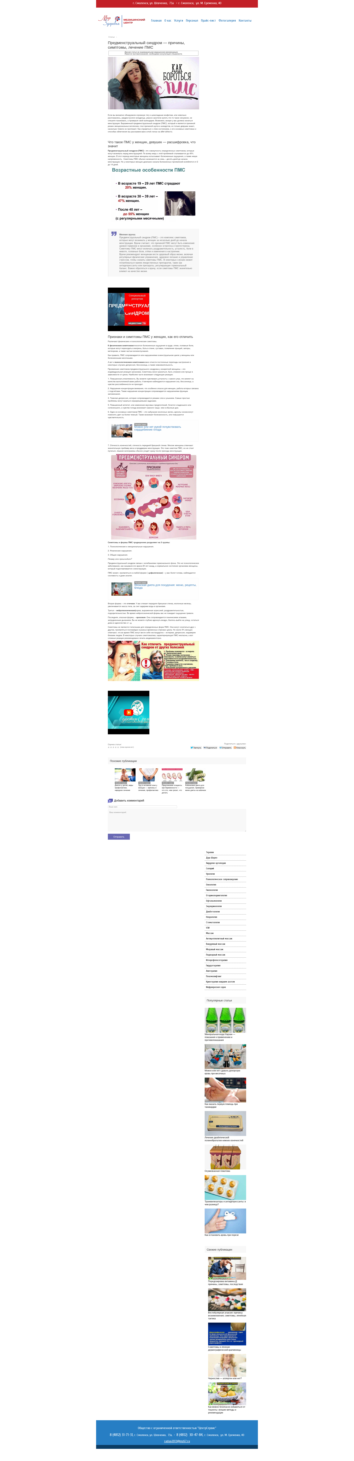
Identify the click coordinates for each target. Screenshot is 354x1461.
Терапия (210, 852)
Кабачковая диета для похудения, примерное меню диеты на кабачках (195, 787)
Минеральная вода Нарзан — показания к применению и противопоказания (220, 1037)
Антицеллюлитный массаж (219, 938)
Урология (210, 873)
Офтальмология (214, 900)
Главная (156, 20)
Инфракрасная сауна (216, 987)
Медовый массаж (214, 949)
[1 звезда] (109, 747)
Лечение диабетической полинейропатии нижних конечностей (224, 1139)
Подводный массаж (215, 954)
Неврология (211, 917)
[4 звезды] (116, 747)
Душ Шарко (211, 857)
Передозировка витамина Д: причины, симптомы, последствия (225, 1283)
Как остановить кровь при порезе (222, 1234)
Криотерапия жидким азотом (220, 981)
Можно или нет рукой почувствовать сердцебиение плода (157, 428)
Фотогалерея (227, 20)
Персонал (192, 20)
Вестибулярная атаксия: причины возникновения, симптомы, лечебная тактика (227, 1315)
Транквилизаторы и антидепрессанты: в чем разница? (225, 1203)
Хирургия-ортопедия (216, 863)
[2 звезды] (111, 747)
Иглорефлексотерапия (216, 960)
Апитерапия (211, 970)
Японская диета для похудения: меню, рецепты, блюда (165, 586)
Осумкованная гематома (217, 1170)
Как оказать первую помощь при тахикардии (221, 1105)
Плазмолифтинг (213, 976)
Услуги (178, 20)
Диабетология (213, 911)
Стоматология (213, 922)
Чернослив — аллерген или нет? (225, 1378)
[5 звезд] (118, 747)
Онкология (211, 884)
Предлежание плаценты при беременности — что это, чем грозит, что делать (172, 789)
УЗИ (207, 927)
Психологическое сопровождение (222, 879)
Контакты (245, 20)
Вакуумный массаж (215, 944)
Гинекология (212, 890)
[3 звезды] (114, 747)
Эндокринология (214, 906)
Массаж (210, 933)
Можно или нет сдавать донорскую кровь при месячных (222, 1072)
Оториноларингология (216, 895)
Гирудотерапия (213, 965)
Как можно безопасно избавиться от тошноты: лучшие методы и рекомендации (226, 1409)
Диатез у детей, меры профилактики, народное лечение (124, 787)
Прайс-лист (208, 20)
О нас (167, 20)
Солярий (210, 868)
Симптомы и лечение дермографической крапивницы (224, 1348)
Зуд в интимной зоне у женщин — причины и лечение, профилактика (148, 787)
